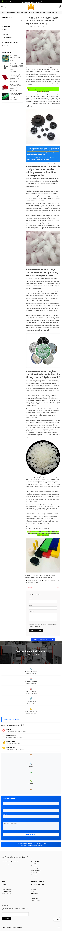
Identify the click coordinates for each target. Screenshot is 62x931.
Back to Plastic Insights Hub (43, 639)
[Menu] (1, 7)
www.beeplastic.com (38, 527)
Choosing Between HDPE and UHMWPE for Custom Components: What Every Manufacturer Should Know (16, 66)
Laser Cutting (5, 48)
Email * (4, 807)
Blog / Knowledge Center (37, 884)
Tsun (59, 163)
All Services (34, 859)
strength (41, 577)
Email (30, 605)
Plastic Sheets (5, 32)
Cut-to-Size (5, 45)
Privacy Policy (34, 898)
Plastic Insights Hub (10, 12)
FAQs (32, 891)
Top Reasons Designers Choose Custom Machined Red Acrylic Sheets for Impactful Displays (16, 76)
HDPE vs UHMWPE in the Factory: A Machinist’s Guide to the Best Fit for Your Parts (16, 95)
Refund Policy (34, 893)
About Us (33, 889)
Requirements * (7, 821)
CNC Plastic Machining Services (10, 42)
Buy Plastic (4, 29)
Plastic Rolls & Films (7, 37)
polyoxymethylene (30, 577)
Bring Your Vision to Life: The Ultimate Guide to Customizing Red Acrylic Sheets (16, 86)
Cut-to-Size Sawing (36, 870)
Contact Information (36, 896)
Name (30, 598)
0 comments (48, 27)
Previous (29, 587)
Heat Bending (34, 875)
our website (52, 508)
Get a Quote (34, 877)
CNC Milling (34, 863)
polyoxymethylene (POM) (45, 68)
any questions (39, 523)
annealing (33, 575)
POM (40, 96)
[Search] (4, 7)
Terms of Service (35, 900)
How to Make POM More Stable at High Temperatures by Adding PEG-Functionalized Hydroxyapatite (43, 149)
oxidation (42, 575)
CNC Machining (35, 861)
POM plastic (45, 91)
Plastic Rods (5, 34)
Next (58, 587)
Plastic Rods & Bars (7, 889)
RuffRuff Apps (53, 163)
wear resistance (47, 577)
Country (5, 814)
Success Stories (35, 887)
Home (3, 12)
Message (31, 611)
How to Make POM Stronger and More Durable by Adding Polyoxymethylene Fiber (41, 153)
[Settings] (56, 6)
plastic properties (50, 575)
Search (3, 896)
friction (38, 575)
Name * (4, 801)
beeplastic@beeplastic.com (35, 845)
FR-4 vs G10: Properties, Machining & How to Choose (16, 57)
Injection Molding (35, 872)
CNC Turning (34, 866)
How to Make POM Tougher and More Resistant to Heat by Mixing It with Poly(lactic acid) (42, 158)
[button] (59, 6)
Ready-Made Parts (7, 40)
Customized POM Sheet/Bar (41, 528)
